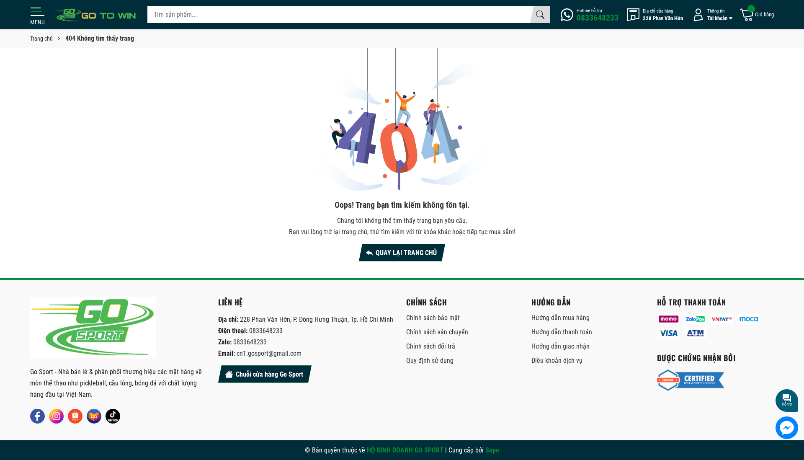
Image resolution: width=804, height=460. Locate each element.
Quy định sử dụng (430, 360)
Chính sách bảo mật (433, 318)
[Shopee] (75, 416)
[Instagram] (56, 416)
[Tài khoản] (711, 15)
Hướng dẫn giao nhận (560, 346)
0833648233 (266, 331)
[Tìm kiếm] (540, 14)
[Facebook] (37, 416)
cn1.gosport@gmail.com (269, 353)
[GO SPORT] (95, 15)
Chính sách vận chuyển (437, 332)
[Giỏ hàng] (756, 15)
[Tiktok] (113, 416)
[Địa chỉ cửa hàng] (655, 15)
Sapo (492, 450)
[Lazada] (94, 416)
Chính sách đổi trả (430, 346)
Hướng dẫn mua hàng (560, 318)
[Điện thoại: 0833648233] (589, 15)
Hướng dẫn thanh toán (561, 332)
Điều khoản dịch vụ (556, 360)
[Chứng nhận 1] (690, 380)
